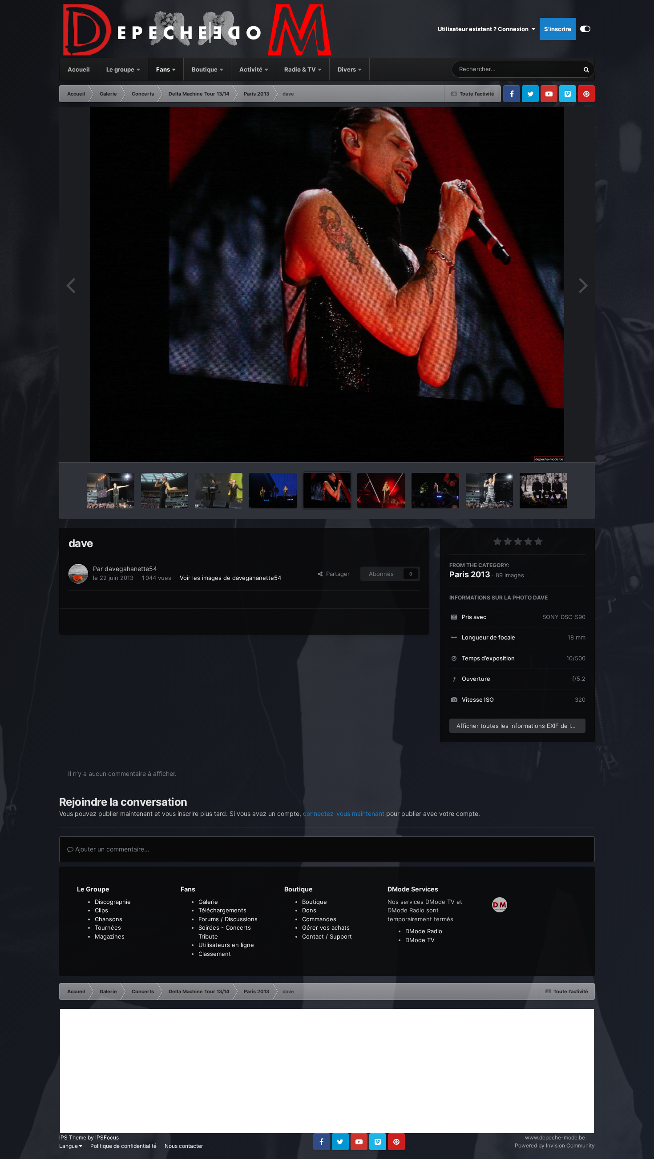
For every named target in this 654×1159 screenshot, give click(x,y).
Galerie (208, 901)
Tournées (108, 927)
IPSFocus (107, 1137)
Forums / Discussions (228, 919)
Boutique (205, 69)
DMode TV (420, 939)
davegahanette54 (131, 568)
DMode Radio (423, 931)
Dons (309, 910)
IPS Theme (72, 1137)
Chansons (108, 919)
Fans (163, 69)
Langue (69, 1146)
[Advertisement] (327, 1071)
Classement (214, 953)
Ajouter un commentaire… (111, 849)
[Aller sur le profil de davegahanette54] (78, 573)
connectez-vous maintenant (343, 813)
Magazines (110, 936)
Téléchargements (222, 910)
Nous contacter (184, 1146)
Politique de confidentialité (123, 1146)
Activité (250, 69)
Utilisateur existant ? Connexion (484, 28)
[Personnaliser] (585, 29)
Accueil (79, 69)
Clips (101, 910)
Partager (336, 573)
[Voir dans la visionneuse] (327, 284)
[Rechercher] (586, 69)
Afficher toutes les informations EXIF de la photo (520, 725)
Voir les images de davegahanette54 (230, 577)
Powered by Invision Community (555, 1145)
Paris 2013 (469, 574)
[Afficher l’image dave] (327, 490)
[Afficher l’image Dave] (110, 490)
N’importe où (550, 69)
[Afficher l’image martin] (489, 490)
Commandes (319, 919)
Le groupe (121, 69)
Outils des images (550, 446)
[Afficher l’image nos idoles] (543, 490)
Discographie (113, 901)
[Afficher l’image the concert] (218, 490)
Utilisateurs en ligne (226, 944)
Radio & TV (300, 69)
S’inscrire (557, 28)
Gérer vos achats (326, 927)
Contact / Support (327, 936)
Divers (347, 69)
